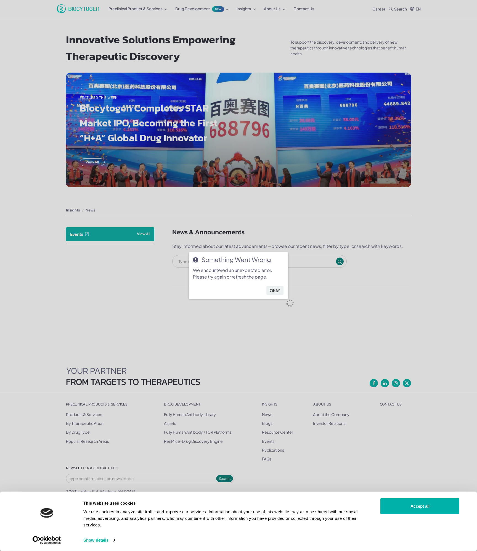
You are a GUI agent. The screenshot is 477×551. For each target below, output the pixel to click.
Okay (275, 290)
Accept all (420, 506)
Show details (95, 540)
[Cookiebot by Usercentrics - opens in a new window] (47, 540)
